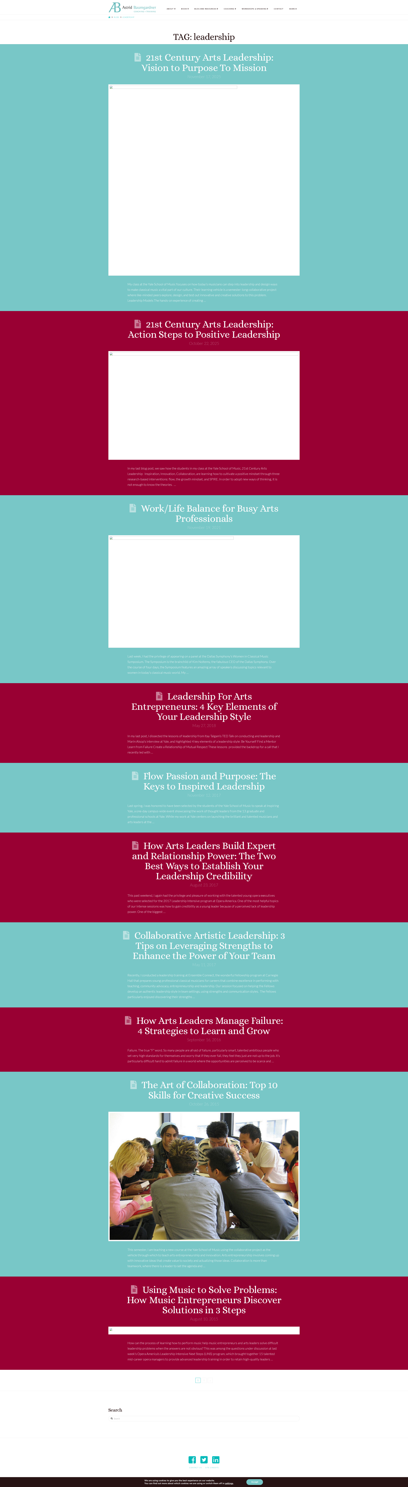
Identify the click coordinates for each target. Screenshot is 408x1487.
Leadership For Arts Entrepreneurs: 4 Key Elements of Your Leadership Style (204, 706)
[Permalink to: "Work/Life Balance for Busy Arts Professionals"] (204, 591)
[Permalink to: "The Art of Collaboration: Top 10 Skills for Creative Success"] (204, 1176)
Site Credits (212, 1468)
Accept (254, 1481)
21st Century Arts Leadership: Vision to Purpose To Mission (207, 62)
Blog (116, 17)
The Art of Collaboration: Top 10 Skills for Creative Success (210, 1090)
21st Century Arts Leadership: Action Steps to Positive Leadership (204, 329)
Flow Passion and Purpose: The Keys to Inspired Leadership (209, 781)
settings (229, 1483)
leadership (128, 17)
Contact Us (195, 1468)
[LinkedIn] (215, 1460)
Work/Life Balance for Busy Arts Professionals (209, 513)
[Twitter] (204, 1460)
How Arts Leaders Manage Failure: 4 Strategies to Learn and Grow (209, 1025)
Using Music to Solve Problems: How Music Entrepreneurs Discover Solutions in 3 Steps (204, 1300)
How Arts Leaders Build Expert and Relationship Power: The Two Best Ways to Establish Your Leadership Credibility (204, 861)
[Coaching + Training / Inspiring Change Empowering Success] (132, 7)
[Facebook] (192, 1460)
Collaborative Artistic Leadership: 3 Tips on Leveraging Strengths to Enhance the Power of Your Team (209, 945)
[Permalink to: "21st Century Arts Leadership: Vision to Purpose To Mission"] (204, 180)
